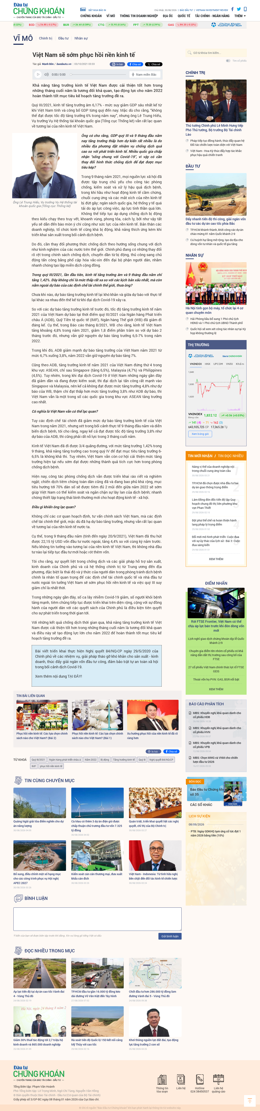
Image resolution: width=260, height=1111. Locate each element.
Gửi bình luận (170, 936)
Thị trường (198, 344)
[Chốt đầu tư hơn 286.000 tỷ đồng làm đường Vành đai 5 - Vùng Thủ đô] (155, 973)
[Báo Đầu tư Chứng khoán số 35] (233, 794)
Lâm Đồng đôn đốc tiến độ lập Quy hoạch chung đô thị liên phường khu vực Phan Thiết (214, 504)
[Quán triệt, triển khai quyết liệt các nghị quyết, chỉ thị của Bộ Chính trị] (155, 803)
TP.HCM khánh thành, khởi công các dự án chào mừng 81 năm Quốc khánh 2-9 (216, 232)
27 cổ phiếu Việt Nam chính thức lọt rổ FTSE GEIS (216, 669)
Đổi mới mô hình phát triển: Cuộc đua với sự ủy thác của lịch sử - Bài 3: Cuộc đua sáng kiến (216, 541)
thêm (238, 16)
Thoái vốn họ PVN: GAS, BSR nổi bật (216, 679)
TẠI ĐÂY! (74, 676)
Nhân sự (81, 38)
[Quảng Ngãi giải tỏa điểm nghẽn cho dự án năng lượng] (39, 803)
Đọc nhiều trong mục (50, 950)
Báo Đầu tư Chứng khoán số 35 (209, 792)
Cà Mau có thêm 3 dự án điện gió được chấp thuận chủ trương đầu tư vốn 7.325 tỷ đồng (96, 825)
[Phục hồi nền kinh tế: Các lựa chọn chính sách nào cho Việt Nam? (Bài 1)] (97, 715)
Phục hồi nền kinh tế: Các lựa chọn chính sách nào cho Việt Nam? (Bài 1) (97, 736)
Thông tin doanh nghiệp (139, 16)
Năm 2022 (90, 759)
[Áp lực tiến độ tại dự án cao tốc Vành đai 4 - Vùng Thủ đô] (39, 973)
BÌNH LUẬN (36, 898)
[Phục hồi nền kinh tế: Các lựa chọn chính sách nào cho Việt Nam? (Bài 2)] (42, 715)
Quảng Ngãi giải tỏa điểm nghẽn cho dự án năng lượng (38, 823)
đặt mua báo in (97, 10)
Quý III (142, 759)
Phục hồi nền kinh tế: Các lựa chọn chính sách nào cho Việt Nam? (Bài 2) (42, 736)
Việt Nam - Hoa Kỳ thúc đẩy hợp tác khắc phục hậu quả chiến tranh (216, 153)
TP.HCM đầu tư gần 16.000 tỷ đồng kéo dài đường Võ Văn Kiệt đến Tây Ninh (95, 994)
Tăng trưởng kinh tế (124, 759)
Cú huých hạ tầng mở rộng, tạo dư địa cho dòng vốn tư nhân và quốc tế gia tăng (216, 242)
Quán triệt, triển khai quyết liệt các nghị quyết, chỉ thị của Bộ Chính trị (154, 823)
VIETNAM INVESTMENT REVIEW (212, 10)
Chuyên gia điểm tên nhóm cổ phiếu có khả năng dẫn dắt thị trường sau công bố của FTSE (216, 655)
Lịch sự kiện (199, 816)
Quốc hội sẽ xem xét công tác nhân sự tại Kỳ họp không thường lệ (218, 331)
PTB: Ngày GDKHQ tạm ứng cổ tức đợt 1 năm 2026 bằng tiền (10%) (216, 833)
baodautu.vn (63, 64)
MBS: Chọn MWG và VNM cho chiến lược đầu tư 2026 (215, 760)
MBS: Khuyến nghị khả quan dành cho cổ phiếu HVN (217, 730)
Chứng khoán (91, 16)
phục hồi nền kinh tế (51, 766)
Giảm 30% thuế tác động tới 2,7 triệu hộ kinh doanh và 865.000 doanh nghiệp (38, 1042)
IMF (34, 766)
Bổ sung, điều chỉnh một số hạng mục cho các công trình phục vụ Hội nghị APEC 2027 (37, 878)
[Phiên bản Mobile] (244, 9)
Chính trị (45, 38)
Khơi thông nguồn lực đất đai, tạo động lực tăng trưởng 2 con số (153, 1042)
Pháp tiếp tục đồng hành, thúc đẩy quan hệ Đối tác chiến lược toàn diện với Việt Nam (217, 143)
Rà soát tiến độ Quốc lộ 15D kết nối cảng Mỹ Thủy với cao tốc (96, 1042)
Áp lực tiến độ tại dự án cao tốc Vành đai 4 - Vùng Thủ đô (38, 994)
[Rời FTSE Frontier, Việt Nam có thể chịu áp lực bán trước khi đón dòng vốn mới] (216, 603)
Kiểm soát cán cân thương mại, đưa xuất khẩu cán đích (96, 876)
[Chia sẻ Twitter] (237, 9)
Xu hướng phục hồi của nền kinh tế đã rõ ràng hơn (152, 736)
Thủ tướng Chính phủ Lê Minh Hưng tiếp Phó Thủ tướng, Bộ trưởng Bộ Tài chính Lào (214, 129)
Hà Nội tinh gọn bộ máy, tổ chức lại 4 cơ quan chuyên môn (214, 310)
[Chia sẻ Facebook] (231, 9)
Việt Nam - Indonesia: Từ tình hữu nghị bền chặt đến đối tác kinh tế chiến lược (153, 876)
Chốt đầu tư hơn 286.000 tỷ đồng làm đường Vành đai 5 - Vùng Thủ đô (152, 994)
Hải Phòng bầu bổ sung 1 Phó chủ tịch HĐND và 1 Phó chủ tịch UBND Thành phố (216, 321)
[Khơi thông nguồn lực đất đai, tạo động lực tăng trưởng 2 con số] (155, 1021)
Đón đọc (195, 781)
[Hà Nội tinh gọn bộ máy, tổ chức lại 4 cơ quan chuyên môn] (216, 283)
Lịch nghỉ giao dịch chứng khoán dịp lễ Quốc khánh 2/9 (216, 641)
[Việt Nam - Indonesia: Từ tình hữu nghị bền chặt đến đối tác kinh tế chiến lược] (155, 855)
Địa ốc (168, 16)
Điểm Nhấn (216, 583)
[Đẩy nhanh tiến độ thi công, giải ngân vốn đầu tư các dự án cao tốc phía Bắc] (216, 194)
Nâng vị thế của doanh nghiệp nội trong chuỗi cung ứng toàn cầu (213, 469)
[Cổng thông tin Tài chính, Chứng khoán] (38, 10)
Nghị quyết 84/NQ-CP (161, 759)
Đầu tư (63, 38)
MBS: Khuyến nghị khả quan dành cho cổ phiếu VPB (217, 745)
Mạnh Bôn (48, 64)
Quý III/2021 (38, 759)
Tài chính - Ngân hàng (212, 16)
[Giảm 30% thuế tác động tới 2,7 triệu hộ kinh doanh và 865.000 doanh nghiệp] (39, 1021)
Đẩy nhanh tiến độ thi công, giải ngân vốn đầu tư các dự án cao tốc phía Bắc (216, 221)
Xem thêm (216, 559)
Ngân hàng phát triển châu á (65, 759)
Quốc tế (184, 16)
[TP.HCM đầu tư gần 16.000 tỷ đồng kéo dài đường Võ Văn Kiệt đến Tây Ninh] (97, 973)
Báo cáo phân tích (206, 703)
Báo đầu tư (186, 10)
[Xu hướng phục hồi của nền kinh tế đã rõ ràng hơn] (153, 715)
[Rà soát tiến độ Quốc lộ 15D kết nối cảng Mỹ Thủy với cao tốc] (97, 1021)
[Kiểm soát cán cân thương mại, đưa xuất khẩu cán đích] (97, 855)
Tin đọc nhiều (230, 455)
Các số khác (201, 804)
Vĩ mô (110, 16)
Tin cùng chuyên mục (50, 780)
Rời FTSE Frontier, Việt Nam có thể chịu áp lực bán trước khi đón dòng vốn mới (216, 625)
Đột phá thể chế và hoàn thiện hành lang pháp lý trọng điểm (214, 522)
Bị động (105, 759)
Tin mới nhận (200, 455)
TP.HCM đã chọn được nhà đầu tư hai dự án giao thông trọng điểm (215, 485)
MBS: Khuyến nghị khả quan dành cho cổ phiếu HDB (217, 715)
